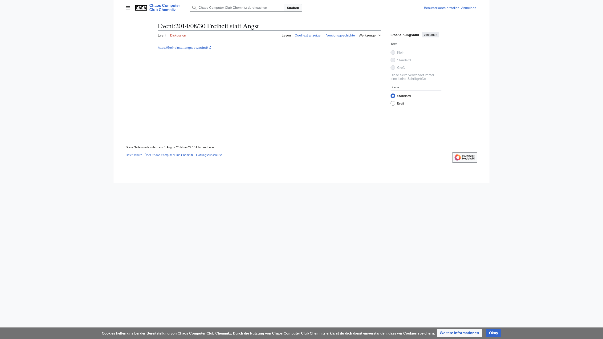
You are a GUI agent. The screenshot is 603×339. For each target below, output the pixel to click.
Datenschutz (134, 155)
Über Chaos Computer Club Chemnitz (169, 155)
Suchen (293, 8)
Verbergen (430, 34)
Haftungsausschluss (209, 155)
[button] (128, 8)
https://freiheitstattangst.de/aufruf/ (183, 47)
